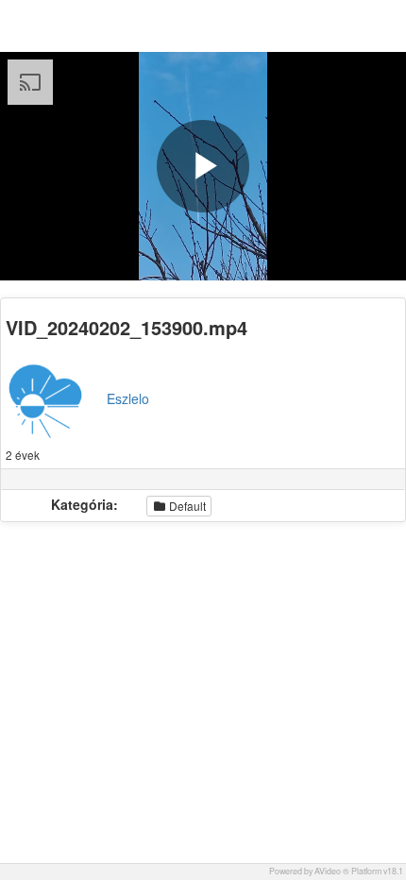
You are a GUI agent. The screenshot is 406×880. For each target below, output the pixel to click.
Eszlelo (128, 398)
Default (186, 506)
